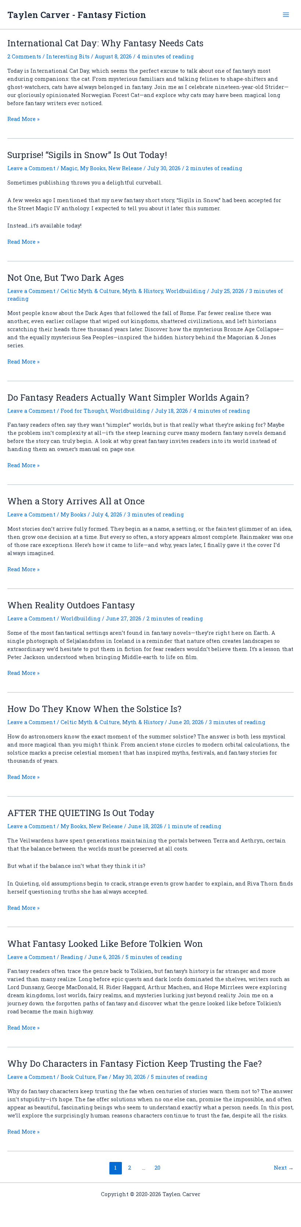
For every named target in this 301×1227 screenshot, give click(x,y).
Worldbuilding (186, 290)
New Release (125, 168)
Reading (72, 957)
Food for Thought (84, 410)
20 (157, 1167)
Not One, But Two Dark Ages (65, 277)
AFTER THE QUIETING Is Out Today (81, 812)
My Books (93, 168)
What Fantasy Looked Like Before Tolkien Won (105, 943)
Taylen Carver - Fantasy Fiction (76, 14)
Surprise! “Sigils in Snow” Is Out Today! (87, 154)
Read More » (23, 119)
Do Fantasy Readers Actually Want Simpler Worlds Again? (128, 397)
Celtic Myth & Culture (90, 290)
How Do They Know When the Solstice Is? (94, 708)
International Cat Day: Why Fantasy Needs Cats (105, 43)
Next (284, 1167)
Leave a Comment (31, 168)
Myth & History (142, 290)
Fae (103, 1076)
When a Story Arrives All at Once (76, 501)
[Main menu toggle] (286, 14)
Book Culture (78, 1076)
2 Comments (24, 56)
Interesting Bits (68, 56)
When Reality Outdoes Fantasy (71, 605)
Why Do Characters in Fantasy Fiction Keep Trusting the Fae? (134, 1063)
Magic (69, 168)
